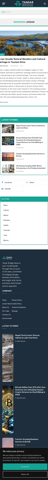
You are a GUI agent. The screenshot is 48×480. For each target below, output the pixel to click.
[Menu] (3, 3)
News (5, 205)
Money (5, 215)
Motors (6, 240)
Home (4, 12)
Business (6, 220)
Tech (5, 235)
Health (5, 225)
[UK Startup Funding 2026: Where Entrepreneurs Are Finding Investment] (8, 169)
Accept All (25, 467)
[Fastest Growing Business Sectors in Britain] (8, 156)
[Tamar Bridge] (23, 3)
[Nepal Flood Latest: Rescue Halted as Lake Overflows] (8, 128)
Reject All (25, 474)
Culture (6, 210)
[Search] (44, 3)
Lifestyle (6, 230)
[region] (24, 464)
